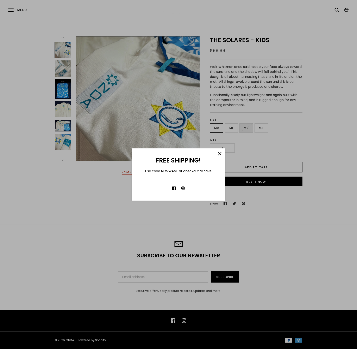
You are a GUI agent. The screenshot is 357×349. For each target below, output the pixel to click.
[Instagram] (183, 188)
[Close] (219, 153)
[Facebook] (173, 188)
